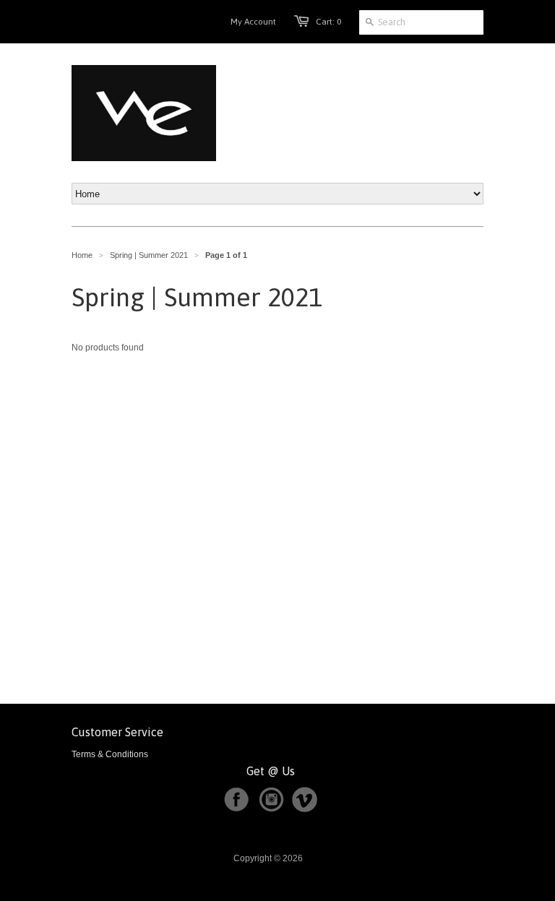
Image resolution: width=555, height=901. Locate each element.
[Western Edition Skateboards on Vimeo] (304, 809)
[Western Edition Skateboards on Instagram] (274, 809)
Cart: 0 (328, 22)
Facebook (236, 800)
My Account (253, 22)
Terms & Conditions (110, 754)
